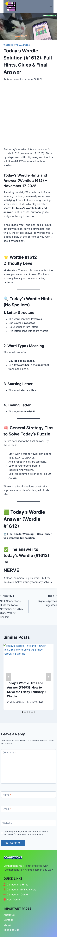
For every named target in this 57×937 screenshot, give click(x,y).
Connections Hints (17, 884)
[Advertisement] (28, 114)
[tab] (22, 712)
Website (7, 823)
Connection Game (17, 894)
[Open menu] (50, 6)
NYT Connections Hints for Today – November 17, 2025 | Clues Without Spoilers (12, 606)
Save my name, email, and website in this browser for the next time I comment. (26, 833)
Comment (9, 752)
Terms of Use (11, 929)
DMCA (7, 924)
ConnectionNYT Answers (21, 889)
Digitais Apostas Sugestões (47, 601)
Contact (8, 919)
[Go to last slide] (8, 677)
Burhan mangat (13, 79)
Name (7, 794)
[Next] (48, 677)
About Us (9, 914)
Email (6, 808)
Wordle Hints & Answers (17, 45)
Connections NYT (14, 865)
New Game (13, 899)
